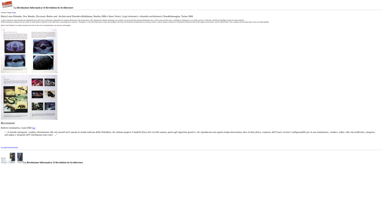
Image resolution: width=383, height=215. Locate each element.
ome (14, 12)
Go (33, 128)
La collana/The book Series (9, 147)
